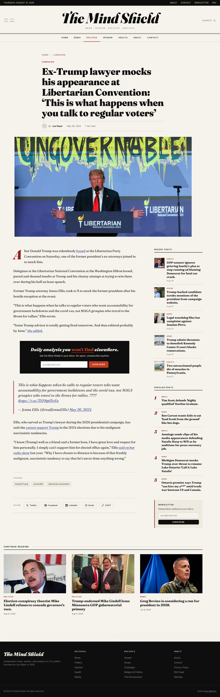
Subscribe (98, 364)
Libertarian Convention (58, 484)
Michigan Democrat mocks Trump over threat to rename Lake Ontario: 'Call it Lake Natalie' (182, 466)
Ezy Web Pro (210, 691)
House (127, 662)
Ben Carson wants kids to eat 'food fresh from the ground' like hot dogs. (181, 419)
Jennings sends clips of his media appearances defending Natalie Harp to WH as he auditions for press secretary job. (182, 441)
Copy (108, 505)
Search (207, 20)
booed (80, 251)
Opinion (108, 37)
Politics (91, 37)
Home (64, 37)
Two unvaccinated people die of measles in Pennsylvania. (184, 369)
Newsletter (202, 2)
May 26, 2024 (80, 409)
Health (123, 37)
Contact (186, 2)
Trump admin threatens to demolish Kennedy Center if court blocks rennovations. (183, 345)
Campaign (59, 55)
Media (78, 677)
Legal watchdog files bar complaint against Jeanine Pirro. (183, 321)
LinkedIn (73, 505)
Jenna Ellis (38, 484)
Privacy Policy (181, 667)
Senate (128, 657)
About (173, 2)
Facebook (53, 505)
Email (91, 505)
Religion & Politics (133, 672)
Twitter (33, 505)
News (77, 37)
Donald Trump (21, 484)
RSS (214, 2)
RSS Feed (179, 672)
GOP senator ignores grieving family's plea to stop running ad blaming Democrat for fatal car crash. (184, 270)
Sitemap (178, 677)
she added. (35, 331)
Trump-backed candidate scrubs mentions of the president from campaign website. (184, 297)
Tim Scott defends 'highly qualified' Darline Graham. (180, 402)
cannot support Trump (42, 427)
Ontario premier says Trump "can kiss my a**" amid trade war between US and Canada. (181, 486)
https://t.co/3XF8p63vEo (38, 400)
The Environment (133, 677)
